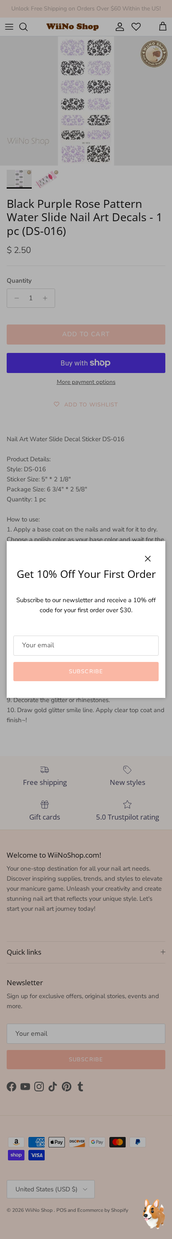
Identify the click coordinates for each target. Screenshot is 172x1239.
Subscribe (86, 671)
